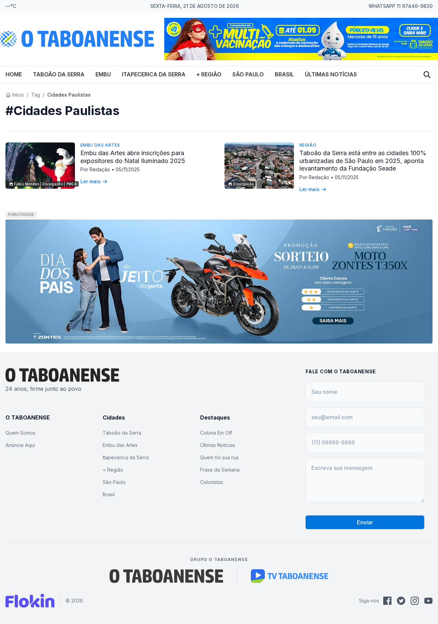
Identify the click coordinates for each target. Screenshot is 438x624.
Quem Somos (20, 433)
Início (18, 95)
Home (13, 74)
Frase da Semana (220, 470)
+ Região (208, 74)
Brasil (284, 74)
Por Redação (96, 169)
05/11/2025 (128, 169)
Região (308, 145)
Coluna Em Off (216, 433)
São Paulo (248, 74)
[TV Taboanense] (289, 576)
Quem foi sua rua (219, 457)
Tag (35, 95)
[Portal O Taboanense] (166, 576)
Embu (103, 74)
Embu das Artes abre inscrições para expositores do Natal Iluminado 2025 (132, 156)
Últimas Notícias (331, 74)
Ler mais (90, 181)
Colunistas (211, 482)
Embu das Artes (100, 145)
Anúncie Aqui (20, 445)
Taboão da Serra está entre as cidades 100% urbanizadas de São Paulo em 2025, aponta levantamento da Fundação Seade (362, 160)
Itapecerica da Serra (153, 74)
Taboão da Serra (59, 74)
